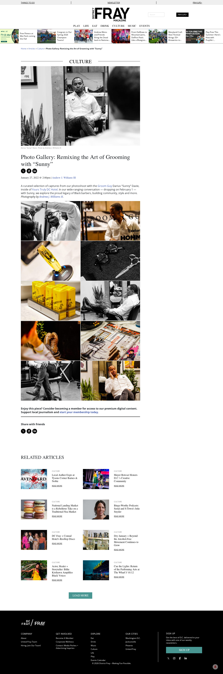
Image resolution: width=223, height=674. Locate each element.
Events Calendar (98, 660)
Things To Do (28, 2)
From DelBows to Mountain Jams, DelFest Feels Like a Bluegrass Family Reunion (139, 37)
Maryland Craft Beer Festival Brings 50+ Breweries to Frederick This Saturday (175, 39)
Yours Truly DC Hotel (45, 189)
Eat (94, 25)
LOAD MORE (80, 595)
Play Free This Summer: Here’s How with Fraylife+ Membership (213, 37)
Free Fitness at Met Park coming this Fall (27, 36)
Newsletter (114, 2)
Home (23, 48)
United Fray (131, 649)
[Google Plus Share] (174, 658)
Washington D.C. (133, 638)
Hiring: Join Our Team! (31, 645)
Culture (118, 25)
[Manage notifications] (215, 666)
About (23, 638)
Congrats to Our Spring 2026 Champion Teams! (64, 36)
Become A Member (64, 638)
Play (76, 25)
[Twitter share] (23, 171)
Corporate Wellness (65, 641)
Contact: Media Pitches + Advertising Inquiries (67, 647)
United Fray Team (29, 641)
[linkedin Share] (34, 171)
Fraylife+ (197, 2)
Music (132, 25)
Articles (31, 48)
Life (86, 25)
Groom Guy (105, 186)
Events (144, 25)
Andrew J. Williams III (64, 177)
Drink (105, 25)
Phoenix (129, 645)
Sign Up (184, 650)
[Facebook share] (29, 171)
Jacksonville (131, 641)
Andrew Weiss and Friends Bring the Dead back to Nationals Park (102, 37)
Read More (57, 486)
